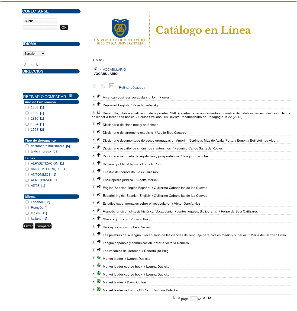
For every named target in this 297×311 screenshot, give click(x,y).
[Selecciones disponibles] (111, 87)
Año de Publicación (40, 102)
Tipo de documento (40, 140)
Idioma (30, 196)
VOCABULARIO (114, 69)
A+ (38, 65)
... (25, 135)
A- (25, 65)
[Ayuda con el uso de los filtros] (70, 95)
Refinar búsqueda (132, 87)
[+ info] (93, 96)
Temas (30, 158)
